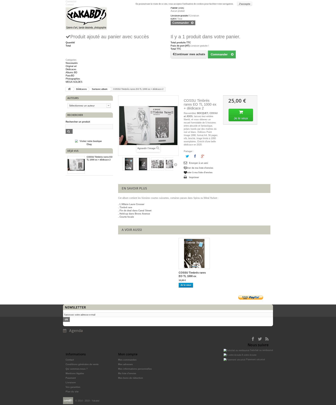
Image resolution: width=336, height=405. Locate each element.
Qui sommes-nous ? (77, 369)
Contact (70, 360)
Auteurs (73, 98)
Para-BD (70, 75)
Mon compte (128, 354)
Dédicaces (71, 69)
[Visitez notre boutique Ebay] (89, 142)
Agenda (74, 330)
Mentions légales (75, 373)
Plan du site (72, 391)
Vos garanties (73, 387)
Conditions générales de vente (82, 364)
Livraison (71, 382)
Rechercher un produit (78, 121)
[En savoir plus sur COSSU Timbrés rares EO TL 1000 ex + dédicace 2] (76, 165)
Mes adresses (125, 364)
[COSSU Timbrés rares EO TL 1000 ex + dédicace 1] (129, 164)
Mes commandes (127, 360)
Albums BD (71, 72)
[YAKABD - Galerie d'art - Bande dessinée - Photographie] (115, 18)
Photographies (73, 78)
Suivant (175, 164)
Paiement (71, 378)
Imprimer (194, 177)
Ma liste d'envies (127, 373)
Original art (71, 66)
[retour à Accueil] (69, 89)
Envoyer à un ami (198, 163)
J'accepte (244, 3)
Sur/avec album (99, 89)
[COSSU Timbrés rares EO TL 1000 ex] (194, 253)
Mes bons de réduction (130, 378)
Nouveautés (72, 63)
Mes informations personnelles (135, 369)
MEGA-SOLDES (74, 82)
